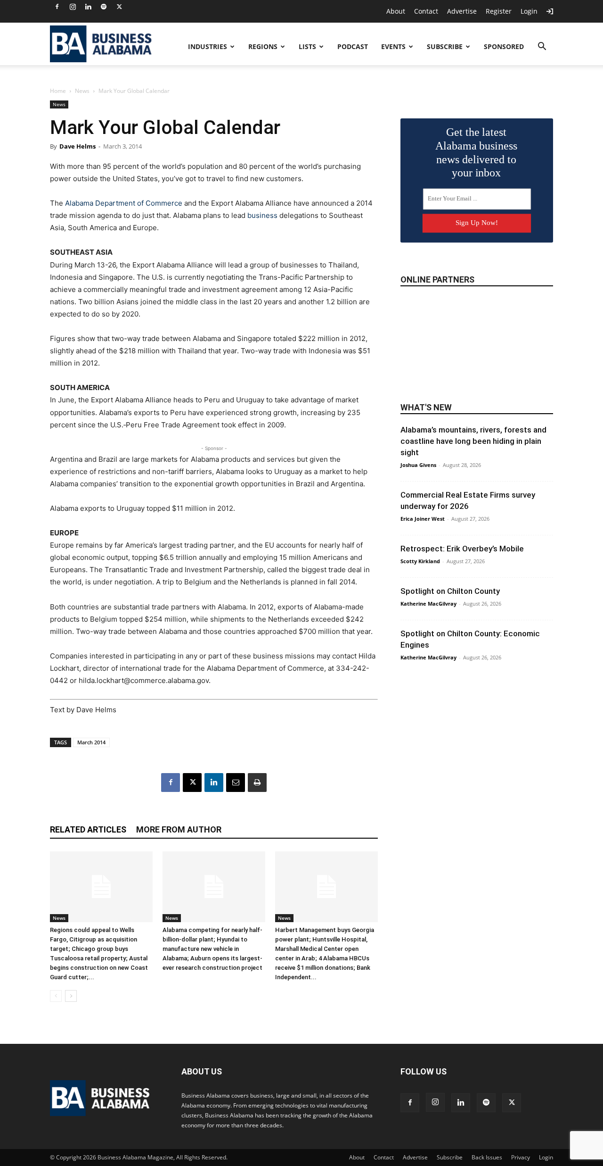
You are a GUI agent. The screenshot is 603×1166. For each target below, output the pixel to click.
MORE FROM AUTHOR (178, 829)
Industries (207, 46)
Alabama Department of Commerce (123, 203)
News (82, 91)
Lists (307, 46)
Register (499, 11)
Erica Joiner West (422, 518)
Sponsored (504, 46)
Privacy (520, 1157)
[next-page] (71, 996)
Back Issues (487, 1157)
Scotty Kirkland (420, 561)
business (262, 215)
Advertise (462, 11)
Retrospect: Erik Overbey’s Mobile (462, 548)
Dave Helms (77, 146)
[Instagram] (72, 6)
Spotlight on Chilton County (450, 591)
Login (529, 11)
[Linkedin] (88, 6)
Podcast (352, 46)
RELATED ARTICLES (88, 829)
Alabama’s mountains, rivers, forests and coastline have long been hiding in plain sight (473, 441)
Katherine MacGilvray (428, 603)
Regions (262, 46)
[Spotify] (104, 6)
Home (58, 91)
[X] (119, 6)
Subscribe (445, 46)
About (395, 11)
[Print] (257, 782)
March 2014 (91, 742)
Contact (426, 11)
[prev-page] (56, 996)
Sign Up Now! (477, 222)
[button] (541, 47)
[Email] (235, 782)
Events (393, 46)
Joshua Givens (418, 464)
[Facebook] (57, 6)
